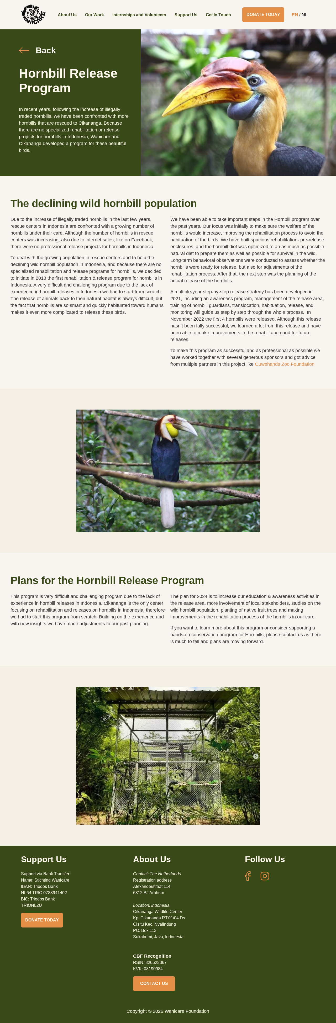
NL (305, 14)
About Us (67, 15)
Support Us (186, 15)
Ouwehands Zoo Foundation (284, 364)
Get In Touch (218, 15)
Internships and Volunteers (139, 15)
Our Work (94, 15)
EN (295, 14)
